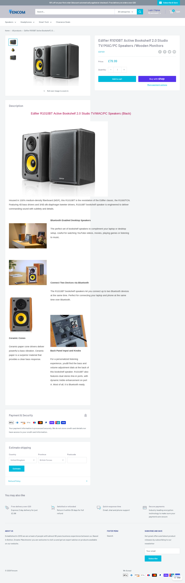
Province (42, 454)
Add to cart (117, 79)
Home (7, 31)
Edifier (101, 52)
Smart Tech (44, 22)
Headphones (26, 22)
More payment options (157, 85)
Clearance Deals (63, 22)
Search (110, 536)
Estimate (17, 468)
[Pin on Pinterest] (164, 52)
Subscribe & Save (170, 3)
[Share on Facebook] (160, 52)
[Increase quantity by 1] (124, 69)
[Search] (140, 11)
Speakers (9, 22)
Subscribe (153, 558)
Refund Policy (14, 481)
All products (17, 31)
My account (153, 13)
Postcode (71, 454)
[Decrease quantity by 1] (110, 69)
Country (12, 454)
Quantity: (102, 69)
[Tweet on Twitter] (169, 52)
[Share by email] (174, 52)
